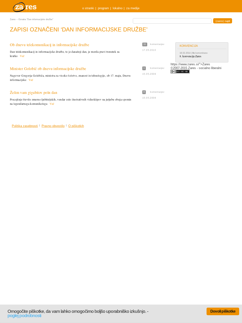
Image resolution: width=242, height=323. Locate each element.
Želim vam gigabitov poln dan (33, 92)
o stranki (88, 8)
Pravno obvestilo (53, 126)
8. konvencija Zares (190, 56)
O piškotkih (76, 126)
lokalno (117, 8)
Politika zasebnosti (25, 126)
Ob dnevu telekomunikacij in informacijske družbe (49, 44)
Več (22, 56)
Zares (25, 6)
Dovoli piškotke (222, 311)
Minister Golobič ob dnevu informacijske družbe (48, 68)
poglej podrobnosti (24, 315)
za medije (132, 8)
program (103, 8)
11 (144, 44)
